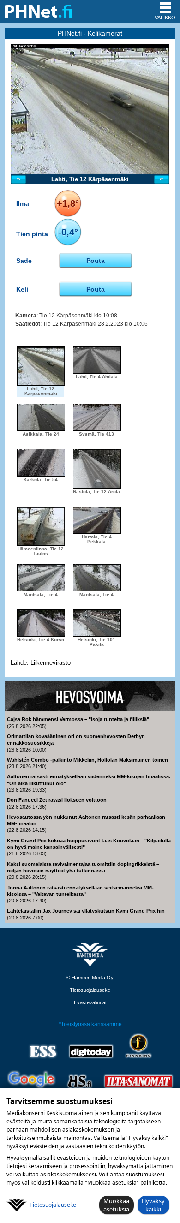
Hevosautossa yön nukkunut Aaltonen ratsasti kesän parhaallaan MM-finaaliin (86, 820)
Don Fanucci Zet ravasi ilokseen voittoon (57, 800)
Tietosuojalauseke (90, 990)
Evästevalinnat (90, 1002)
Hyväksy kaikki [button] (153, 1205)
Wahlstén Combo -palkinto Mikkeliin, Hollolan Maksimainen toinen (87, 760)
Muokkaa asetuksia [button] (116, 1205)
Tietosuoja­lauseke (53, 1205)
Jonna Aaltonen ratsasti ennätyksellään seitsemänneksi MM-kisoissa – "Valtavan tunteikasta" (80, 891)
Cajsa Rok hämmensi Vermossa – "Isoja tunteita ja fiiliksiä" (78, 719)
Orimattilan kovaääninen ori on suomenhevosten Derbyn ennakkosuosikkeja (76, 740)
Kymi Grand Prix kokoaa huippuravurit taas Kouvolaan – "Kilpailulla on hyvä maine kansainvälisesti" (89, 844)
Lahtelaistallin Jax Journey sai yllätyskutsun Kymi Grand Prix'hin (86, 910)
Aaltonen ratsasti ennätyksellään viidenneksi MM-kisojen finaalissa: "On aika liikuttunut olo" (89, 780)
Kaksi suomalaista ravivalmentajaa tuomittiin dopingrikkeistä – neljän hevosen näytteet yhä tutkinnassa (83, 867)
